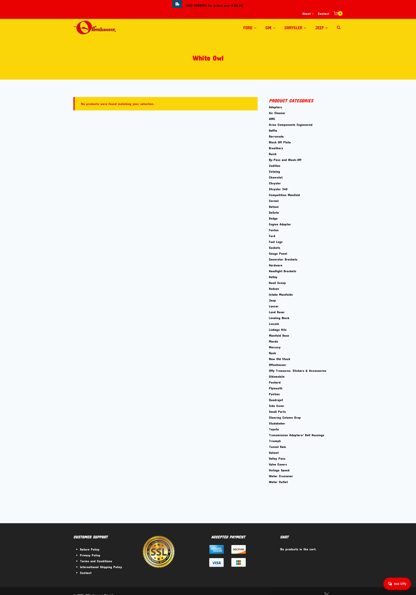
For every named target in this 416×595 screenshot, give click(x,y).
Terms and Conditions (96, 561)
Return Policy (89, 549)
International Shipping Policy (101, 567)
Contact (323, 13)
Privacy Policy (90, 555)
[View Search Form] (339, 27)
